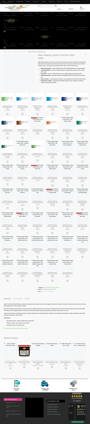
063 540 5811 (15, 406)
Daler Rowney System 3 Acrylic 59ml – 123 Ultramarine (67, 107)
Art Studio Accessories (10, 15)
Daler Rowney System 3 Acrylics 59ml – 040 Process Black (52, 226)
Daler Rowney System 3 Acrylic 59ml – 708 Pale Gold (37, 202)
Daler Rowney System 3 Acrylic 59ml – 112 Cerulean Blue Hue (22, 107)
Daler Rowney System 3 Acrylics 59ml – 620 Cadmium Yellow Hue (22, 274)
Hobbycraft (70, 13)
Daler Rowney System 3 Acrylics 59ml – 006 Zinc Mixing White (82, 202)
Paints (5, 13)
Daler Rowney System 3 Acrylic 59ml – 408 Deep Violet (52, 155)
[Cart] (81, 7)
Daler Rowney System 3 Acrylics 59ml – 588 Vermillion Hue (67, 250)
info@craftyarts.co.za (14, 411)
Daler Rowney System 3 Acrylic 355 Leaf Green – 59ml (7, 107)
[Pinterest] (46, 291)
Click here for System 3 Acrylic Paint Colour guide (16, 328)
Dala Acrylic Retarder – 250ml (52, 362)
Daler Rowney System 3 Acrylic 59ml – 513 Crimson (22, 178)
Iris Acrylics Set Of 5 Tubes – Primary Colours (79, 363)
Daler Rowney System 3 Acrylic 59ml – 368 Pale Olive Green (22, 155)
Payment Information (53, 407)
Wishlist (71, 9)
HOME (3, 1)
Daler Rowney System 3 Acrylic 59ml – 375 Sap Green (37, 154)
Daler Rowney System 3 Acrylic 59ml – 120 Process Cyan (52, 107)
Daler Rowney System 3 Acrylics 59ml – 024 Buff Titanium (22, 226)
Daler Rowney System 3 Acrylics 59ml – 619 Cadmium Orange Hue (7, 274)
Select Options (10, 368)
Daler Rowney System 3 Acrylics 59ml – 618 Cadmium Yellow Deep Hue (82, 250)
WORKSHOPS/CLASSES (75, 1)
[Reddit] (53, 291)
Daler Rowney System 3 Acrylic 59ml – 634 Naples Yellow (52, 178)
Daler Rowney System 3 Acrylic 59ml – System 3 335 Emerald (67, 202)
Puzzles (45, 13)
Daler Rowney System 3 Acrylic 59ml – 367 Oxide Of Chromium (7, 155)
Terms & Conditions (52, 411)
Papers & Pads (45, 15)
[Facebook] (2, 2)
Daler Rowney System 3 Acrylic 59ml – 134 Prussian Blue (82, 107)
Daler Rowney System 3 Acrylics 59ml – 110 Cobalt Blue (7, 250)
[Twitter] (44, 291)
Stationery (61, 13)
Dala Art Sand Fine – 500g (24, 362)
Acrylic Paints (15, 51)
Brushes (13, 13)
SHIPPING (28, 1)
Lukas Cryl (13, 361)
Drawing (29, 13)
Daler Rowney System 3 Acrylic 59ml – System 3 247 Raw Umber (52, 202)
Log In (59, 9)
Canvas (21, 13)
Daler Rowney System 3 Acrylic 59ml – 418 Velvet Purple (82, 155)
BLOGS (66, 1)
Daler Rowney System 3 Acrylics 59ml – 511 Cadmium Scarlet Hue (52, 250)
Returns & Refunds (52, 409)
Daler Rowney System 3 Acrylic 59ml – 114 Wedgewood (37, 107)
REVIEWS (44, 1)
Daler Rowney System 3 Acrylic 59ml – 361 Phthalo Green (82, 131)
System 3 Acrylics (22, 51)
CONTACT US (10, 1)
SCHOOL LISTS (36, 1)
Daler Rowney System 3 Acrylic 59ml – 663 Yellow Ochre (67, 178)
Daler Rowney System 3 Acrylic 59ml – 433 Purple (7, 178)
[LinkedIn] (50, 291)
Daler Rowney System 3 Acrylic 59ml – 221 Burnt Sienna (22, 131)
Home (5, 51)
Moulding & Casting (62, 15)
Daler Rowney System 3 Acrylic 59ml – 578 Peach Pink (37, 178)
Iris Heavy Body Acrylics (83, 361)
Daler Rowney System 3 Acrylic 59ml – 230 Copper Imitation (52, 131)
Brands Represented (80, 15)
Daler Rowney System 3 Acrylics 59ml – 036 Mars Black (37, 226)
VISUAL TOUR (51, 1)
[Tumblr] (48, 291)
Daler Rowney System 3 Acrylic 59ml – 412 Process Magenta (67, 155)
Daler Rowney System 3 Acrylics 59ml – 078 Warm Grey (82, 226)
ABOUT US (59, 1)
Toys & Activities (28, 15)
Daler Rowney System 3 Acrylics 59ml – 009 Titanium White (7, 226)
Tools (52, 13)
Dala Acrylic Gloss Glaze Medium (38, 363)
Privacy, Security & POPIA (54, 414)
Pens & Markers (82, 13)
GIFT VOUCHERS (19, 1)
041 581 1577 (13, 402)
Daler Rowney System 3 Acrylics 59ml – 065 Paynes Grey (67, 226)
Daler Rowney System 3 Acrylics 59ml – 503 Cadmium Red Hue (22, 250)
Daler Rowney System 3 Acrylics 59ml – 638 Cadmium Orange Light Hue (37, 274)
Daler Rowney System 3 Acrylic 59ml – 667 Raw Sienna (82, 178)
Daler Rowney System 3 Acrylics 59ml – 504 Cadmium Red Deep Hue (37, 250)
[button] (5, 26)
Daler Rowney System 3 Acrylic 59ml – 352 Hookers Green (67, 131)
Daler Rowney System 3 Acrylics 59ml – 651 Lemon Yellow (52, 274)
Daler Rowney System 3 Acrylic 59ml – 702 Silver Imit (7, 202)
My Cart (82, 9)
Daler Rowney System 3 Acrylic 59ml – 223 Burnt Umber (37, 131)
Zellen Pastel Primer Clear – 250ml (65, 363)
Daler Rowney (44, 289)
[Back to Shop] (85, 54)
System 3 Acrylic (52, 289)
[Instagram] (4, 2)
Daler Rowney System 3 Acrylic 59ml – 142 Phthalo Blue (7, 131)
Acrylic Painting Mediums (23, 361)
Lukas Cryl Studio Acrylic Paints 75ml (10, 363)
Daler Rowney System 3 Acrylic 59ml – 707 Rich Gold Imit (22, 202)
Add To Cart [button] (7, 114)
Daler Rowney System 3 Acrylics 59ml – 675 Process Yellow (67, 274)
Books (37, 13)
